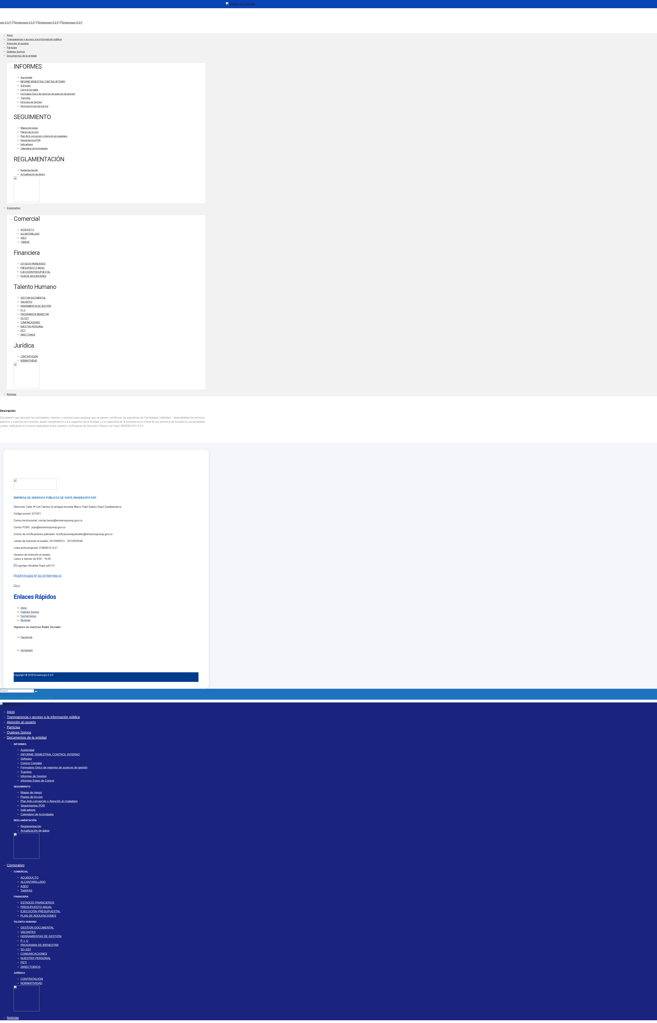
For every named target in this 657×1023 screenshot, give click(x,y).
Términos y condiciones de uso (32, 679)
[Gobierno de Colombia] (240, 4)
